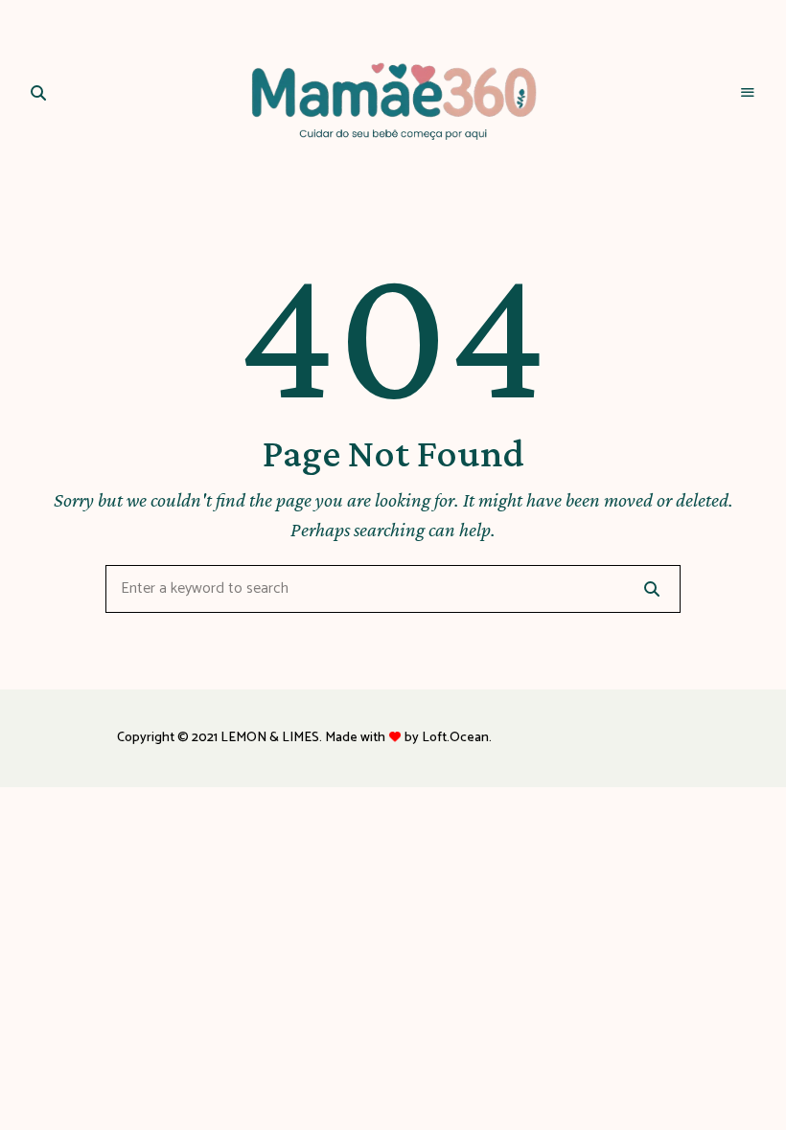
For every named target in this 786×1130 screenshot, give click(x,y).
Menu (747, 93)
